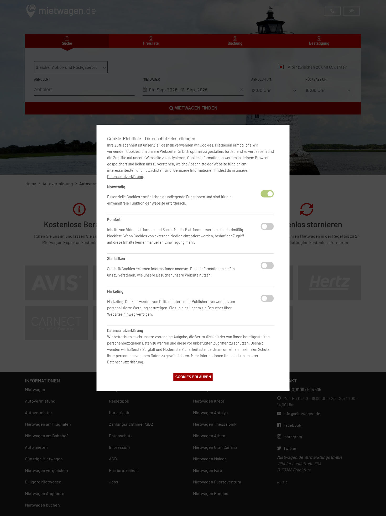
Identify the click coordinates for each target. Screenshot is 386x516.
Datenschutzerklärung (125, 176)
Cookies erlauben (193, 377)
